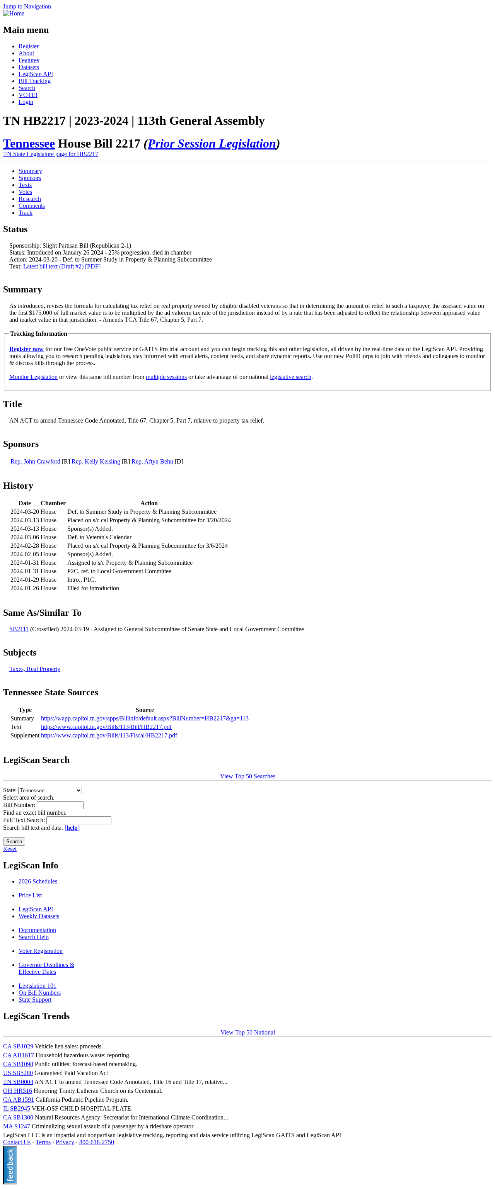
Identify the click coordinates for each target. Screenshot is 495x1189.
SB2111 (19, 629)
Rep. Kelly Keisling (96, 461)
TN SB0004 (18, 1082)
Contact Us (17, 1142)
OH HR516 (17, 1090)
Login (26, 102)
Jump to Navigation (27, 6)
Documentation (37, 930)
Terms (43, 1142)
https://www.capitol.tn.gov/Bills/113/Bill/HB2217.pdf (106, 727)
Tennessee (29, 143)
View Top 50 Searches (247, 776)
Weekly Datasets (39, 916)
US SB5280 (18, 1073)
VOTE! (28, 95)
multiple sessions (166, 377)
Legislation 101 (37, 985)
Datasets (29, 67)
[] (72, 827)
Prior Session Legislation (212, 143)
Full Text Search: (24, 820)
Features (29, 60)
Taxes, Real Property (34, 669)
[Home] (13, 13)
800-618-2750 (96, 1142)
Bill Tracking (35, 81)
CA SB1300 (18, 1117)
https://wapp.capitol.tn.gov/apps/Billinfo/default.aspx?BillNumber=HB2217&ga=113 (145, 718)
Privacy (65, 1142)
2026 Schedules (38, 881)
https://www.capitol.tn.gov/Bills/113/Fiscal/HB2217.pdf (109, 735)
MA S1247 (16, 1126)
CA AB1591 (18, 1099)
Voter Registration (41, 951)
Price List (30, 895)
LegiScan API (36, 74)
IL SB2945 (16, 1108)
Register (29, 46)
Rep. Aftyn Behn (152, 461)
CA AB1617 (18, 1055)
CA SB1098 (18, 1064)
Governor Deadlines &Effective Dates (46, 968)
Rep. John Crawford (35, 461)
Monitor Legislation (33, 377)
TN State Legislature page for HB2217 (50, 154)
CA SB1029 (18, 1046)
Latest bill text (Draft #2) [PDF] (62, 266)
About (26, 53)
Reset (10, 849)
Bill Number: (20, 805)
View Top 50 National (247, 1032)
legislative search (290, 377)
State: (10, 790)
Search (27, 88)
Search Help (34, 937)
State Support (35, 999)
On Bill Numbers (40, 992)
